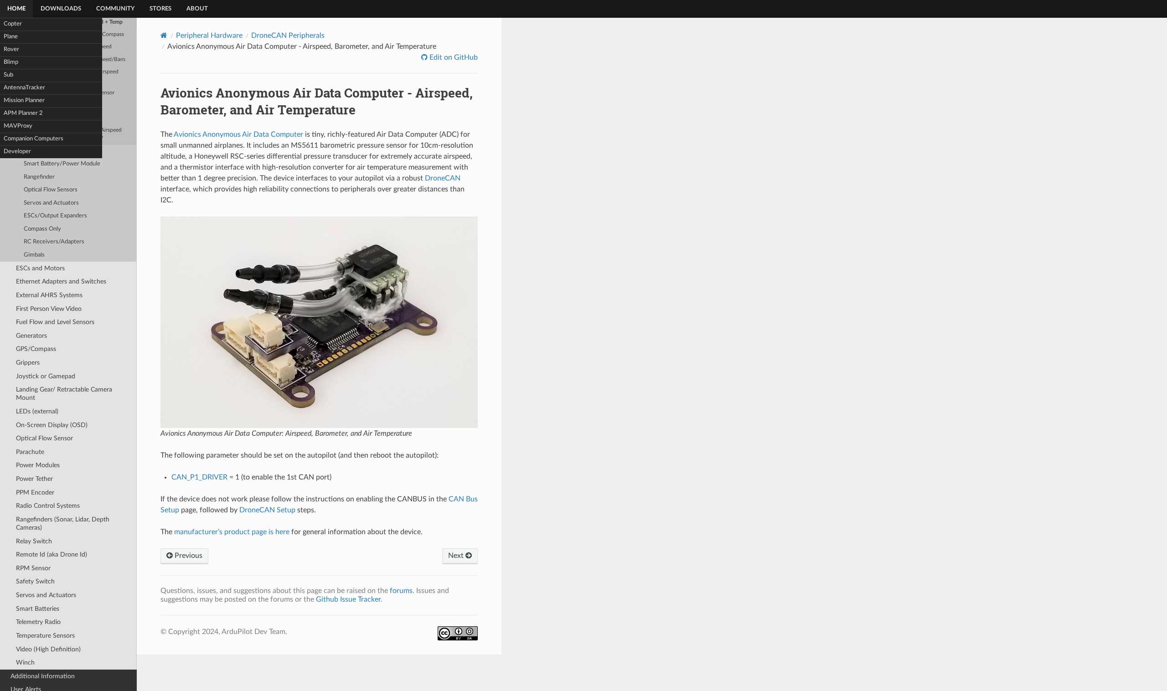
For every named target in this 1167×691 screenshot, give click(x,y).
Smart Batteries (37, 608)
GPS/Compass (36, 349)
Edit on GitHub (453, 57)
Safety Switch (35, 581)
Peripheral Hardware (209, 35)
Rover (11, 49)
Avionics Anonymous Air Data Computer (238, 134)
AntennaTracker (24, 88)
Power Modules (38, 465)
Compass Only (42, 229)
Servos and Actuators (51, 203)
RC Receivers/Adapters (54, 242)
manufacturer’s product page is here (231, 532)
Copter (13, 24)
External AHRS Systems (49, 295)
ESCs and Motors (40, 268)
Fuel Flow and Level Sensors (55, 322)
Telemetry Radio (38, 622)
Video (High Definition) (48, 649)
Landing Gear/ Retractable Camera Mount (64, 393)
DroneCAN (442, 178)
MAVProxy (18, 126)
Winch (25, 662)
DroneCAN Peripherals (288, 35)
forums (401, 590)
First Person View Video (49, 308)
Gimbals (34, 255)
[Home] (163, 35)
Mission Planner (24, 100)
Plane (11, 37)
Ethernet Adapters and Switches (61, 281)
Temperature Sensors (45, 635)
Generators (31, 335)
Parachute (30, 452)
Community (115, 9)
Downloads (61, 9)
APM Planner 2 (23, 113)
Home (16, 9)
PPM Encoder (35, 492)
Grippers (28, 362)
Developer (17, 152)
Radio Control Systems (48, 505)
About (197, 9)
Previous (187, 555)
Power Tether (34, 478)
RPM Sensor (33, 568)
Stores (160, 9)
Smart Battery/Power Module (62, 164)
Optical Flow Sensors (50, 190)
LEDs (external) (37, 411)
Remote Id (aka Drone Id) (51, 554)
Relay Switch (34, 541)
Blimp (11, 62)
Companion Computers (33, 139)
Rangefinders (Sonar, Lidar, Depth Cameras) (62, 523)
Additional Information (42, 676)
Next (456, 555)
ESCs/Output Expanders (55, 216)
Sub (8, 75)
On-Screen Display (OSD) (52, 425)
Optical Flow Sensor (44, 438)
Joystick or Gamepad (45, 376)
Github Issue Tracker (348, 599)
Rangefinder (39, 177)
